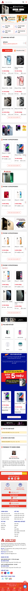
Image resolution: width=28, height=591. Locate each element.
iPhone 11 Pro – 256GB (7, 301)
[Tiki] (8, 572)
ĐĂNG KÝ (24, 473)
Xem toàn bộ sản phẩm (13, 117)
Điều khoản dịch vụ (18, 519)
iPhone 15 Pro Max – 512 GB (7, 109)
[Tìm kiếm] (23, 2)
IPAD (15, 527)
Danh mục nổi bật (9, 37)
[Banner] (8, 18)
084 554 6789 (9, 551)
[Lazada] (5, 572)
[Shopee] (2, 572)
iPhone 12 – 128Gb (19, 246)
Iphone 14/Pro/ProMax (10, 139)
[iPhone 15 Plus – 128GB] (20, 81)
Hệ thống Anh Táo (14, 506)
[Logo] (2, 2)
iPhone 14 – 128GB (6, 153)
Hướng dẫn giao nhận (19, 517)
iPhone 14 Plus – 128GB (20, 155)
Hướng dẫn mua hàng (19, 513)
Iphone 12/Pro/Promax (10, 233)
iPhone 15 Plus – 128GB (20, 88)
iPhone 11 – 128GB (6, 281)
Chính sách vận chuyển (6, 515)
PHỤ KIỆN (16, 529)
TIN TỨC (16, 534)
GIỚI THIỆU (16, 532)
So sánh (11, 73)
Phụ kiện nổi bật (8, 324)
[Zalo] (9, 478)
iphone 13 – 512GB (6, 200)
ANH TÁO (16, 523)
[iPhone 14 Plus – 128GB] (20, 148)
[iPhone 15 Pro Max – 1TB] (20, 101)
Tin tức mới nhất (8, 428)
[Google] (18, 478)
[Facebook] (12, 478)
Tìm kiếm (3, 523)
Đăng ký (3, 527)
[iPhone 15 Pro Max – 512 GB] (7, 101)
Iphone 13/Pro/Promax (10, 186)
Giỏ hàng (3, 529)
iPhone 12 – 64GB (6, 246)
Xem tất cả (4, 268)
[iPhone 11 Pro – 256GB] (7, 295)
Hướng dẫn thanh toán (19, 515)
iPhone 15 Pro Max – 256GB (19, 68)
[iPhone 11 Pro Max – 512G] (20, 295)
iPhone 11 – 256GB (19, 281)
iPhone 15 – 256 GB (6, 67)
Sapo (17, 585)
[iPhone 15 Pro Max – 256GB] (20, 60)
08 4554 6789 (14, 495)
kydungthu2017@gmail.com (10, 553)
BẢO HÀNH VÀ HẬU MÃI (19, 530)
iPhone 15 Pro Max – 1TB (20, 108)
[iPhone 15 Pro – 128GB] (7, 81)
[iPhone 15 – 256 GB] (7, 60)
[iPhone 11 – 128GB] (6, 275)
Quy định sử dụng (5, 519)
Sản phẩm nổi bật (16, 354)
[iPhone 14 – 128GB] (6, 147)
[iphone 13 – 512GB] (6, 194)
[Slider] (14, 9)
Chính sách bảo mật (5, 513)
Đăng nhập (3, 525)
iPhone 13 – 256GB (19, 200)
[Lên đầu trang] (25, 578)
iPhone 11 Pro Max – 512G (19, 303)
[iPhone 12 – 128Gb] (19, 241)
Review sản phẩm (8, 438)
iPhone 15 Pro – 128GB (7, 88)
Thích (4, 73)
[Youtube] (15, 478)
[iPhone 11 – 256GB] (19, 275)
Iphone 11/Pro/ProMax (10, 265)
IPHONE (16, 525)
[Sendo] (11, 572)
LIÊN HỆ (16, 536)
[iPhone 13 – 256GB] (19, 194)
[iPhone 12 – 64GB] (6, 241)
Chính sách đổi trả (5, 517)
